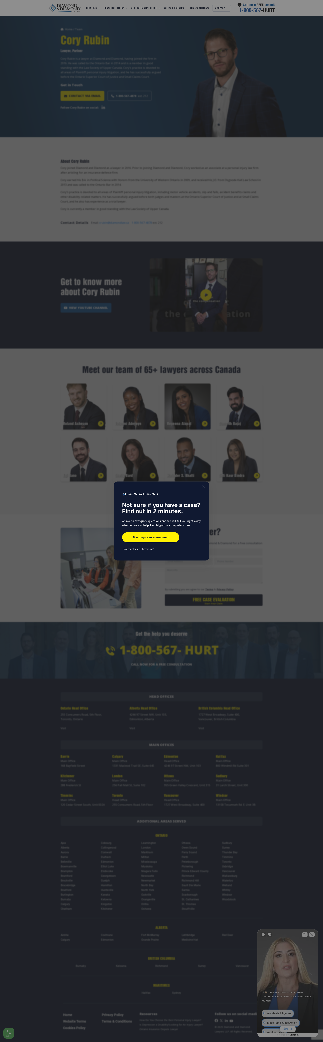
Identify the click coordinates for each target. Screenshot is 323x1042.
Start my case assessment (151, 537)
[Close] (203, 487)
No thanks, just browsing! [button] (138, 549)
